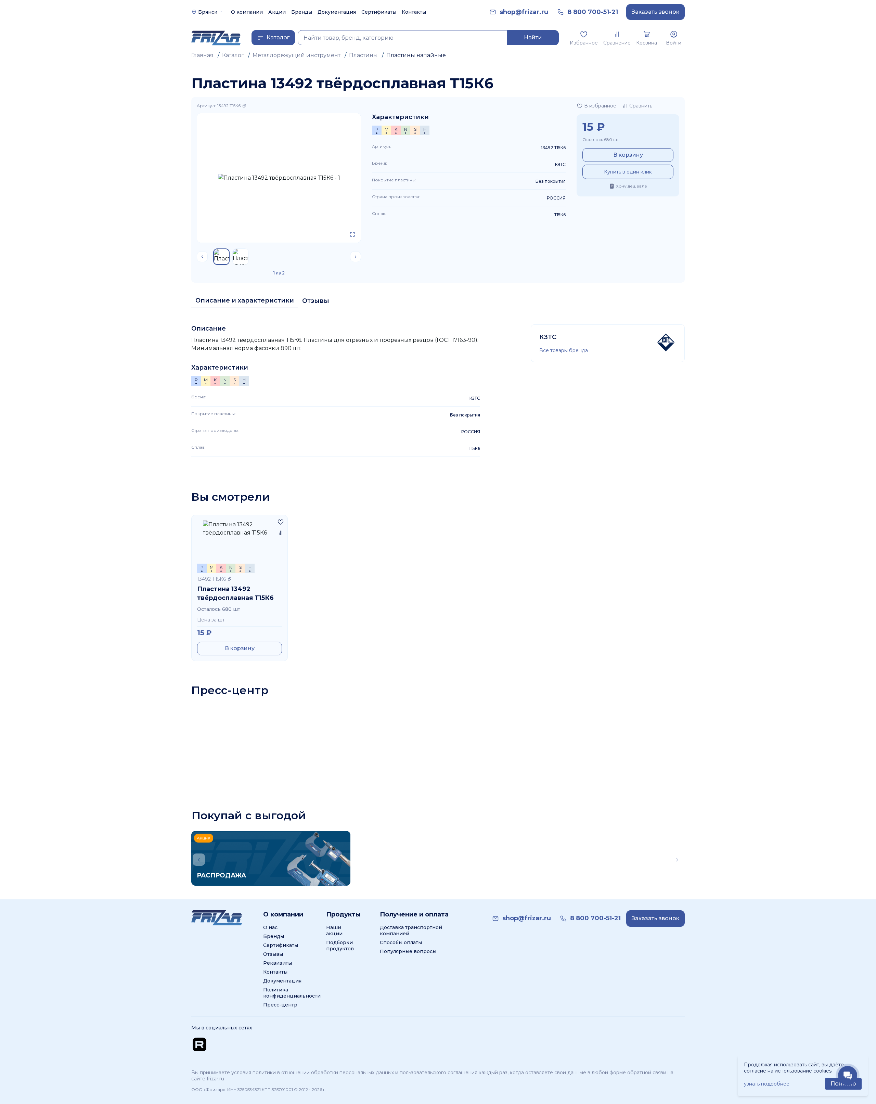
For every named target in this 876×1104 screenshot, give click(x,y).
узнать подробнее (766, 1084)
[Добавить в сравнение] (280, 533)
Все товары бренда (563, 350)
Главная (202, 55)
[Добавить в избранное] (280, 522)
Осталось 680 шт (600, 139)
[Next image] (355, 256)
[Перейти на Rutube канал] (199, 1044)
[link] (524, 12)
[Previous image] (202, 256)
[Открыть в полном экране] (352, 234)
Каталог (233, 55)
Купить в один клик (628, 172)
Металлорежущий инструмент (296, 55)
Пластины (363, 55)
